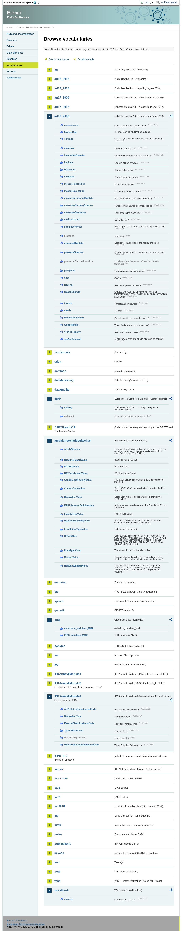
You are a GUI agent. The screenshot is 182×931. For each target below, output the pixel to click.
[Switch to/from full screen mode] (158, 2)
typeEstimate (71, 324)
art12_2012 (61, 78)
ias (56, 655)
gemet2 (59, 610)
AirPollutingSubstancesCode (80, 709)
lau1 (57, 787)
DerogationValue (73, 497)
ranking (68, 285)
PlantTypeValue (72, 550)
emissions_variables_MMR (78, 628)
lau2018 (59, 806)
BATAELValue (71, 466)
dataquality (61, 389)
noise (58, 834)
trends (67, 310)
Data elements (15, 52)
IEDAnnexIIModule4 (67, 696)
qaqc (66, 277)
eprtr (57, 398)
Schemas (12, 58)
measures (69, 176)
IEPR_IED (61, 756)
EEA (21, 2)
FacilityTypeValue (73, 514)
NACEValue (70, 536)
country (68, 899)
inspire (59, 769)
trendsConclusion (74, 317)
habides (59, 645)
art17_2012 (61, 106)
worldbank (61, 890)
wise (57, 880)
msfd (57, 824)
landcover (61, 778)
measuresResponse (75, 212)
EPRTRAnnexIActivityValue (79, 505)
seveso (59, 852)
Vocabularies (14, 65)
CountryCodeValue (74, 488)
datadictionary (64, 380)
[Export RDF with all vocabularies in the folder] (170, 116)
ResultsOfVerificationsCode (79, 723)
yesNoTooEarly (72, 331)
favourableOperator (74, 155)
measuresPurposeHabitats (78, 198)
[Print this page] (153, 2)
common (60, 370)
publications (62, 843)
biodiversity (62, 352)
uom (57, 871)
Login (146, 2)
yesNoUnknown (72, 339)
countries (69, 148)
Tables (10, 46)
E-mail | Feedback (17, 920)
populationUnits (73, 226)
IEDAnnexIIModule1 (67, 673)
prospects (69, 270)
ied (56, 664)
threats (68, 303)
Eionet (21, 27)
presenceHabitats (73, 243)
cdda (57, 361)
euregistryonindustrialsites (72, 440)
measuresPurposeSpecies (78, 205)
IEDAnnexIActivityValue (77, 520)
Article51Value (72, 449)
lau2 (57, 797)
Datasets (12, 40)
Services (11, 71)
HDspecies (70, 169)
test (56, 862)
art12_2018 (61, 88)
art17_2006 (61, 97)
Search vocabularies (59, 59)
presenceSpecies (73, 252)
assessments (71, 125)
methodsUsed (71, 219)
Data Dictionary (33, 27)
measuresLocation (74, 191)
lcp (56, 815)
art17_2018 (61, 116)
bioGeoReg (70, 132)
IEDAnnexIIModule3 (67, 683)
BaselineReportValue (75, 460)
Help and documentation (20, 33)
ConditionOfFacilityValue (78, 480)
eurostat (60, 582)
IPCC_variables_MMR (76, 635)
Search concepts (86, 59)
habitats (68, 162)
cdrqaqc (68, 139)
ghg (57, 619)
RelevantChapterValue (76, 565)
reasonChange (72, 292)
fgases (58, 601)
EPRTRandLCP (64, 427)
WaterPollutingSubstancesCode (81, 744)
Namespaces (14, 77)
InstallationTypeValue (76, 529)
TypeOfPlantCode (73, 730)
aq (56, 69)
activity (68, 407)
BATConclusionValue (75, 473)
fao (56, 591)
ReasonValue (71, 557)
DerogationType (72, 716)
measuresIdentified (74, 184)
